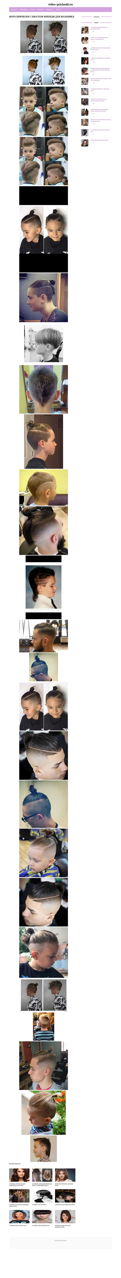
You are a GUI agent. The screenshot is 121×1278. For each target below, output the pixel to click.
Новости (14, 9)
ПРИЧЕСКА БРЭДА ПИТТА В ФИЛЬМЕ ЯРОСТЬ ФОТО (99, 100)
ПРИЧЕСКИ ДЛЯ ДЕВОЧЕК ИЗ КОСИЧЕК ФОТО (99, 28)
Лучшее (58, 9)
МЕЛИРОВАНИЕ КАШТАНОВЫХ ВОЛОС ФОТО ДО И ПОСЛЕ (99, 110)
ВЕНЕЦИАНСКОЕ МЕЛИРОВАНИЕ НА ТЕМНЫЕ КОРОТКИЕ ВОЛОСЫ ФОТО (100, 70)
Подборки (50, 9)
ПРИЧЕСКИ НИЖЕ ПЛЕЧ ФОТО (99, 140)
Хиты (32, 9)
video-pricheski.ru (60, 4)
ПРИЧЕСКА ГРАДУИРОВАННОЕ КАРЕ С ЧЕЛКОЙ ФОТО (99, 38)
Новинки (40, 9)
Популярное (24, 9)
